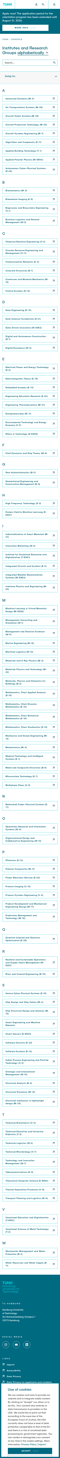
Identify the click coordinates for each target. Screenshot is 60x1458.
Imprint (42, 1444)
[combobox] (32, 52)
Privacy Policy (29, 1444)
